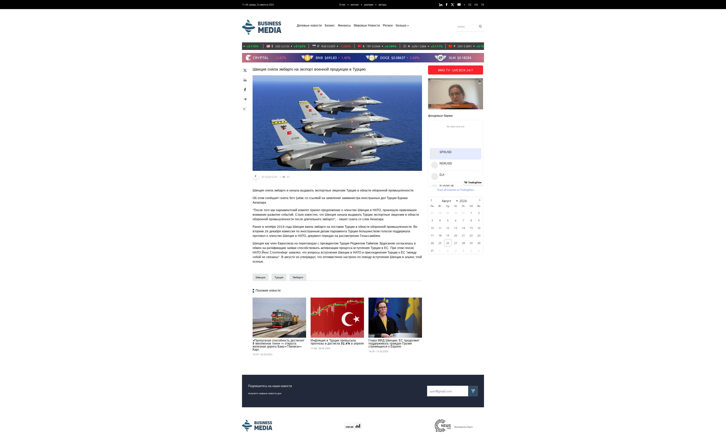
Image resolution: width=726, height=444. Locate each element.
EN (476, 4)
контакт (355, 4)
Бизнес (330, 25)
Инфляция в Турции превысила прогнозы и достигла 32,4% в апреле (337, 342)
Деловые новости (309, 25)
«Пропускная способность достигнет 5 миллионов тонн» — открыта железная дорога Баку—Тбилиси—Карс (278, 345)
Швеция (260, 277)
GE (470, 4)
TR (482, 4)
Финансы (344, 25)
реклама (368, 4)
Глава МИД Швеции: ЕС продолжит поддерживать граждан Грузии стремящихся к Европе (393, 343)
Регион (388, 25)
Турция (279, 277)
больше (401, 25)
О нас (342, 4)
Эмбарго (297, 277)
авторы (382, 4)
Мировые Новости (367, 25)
